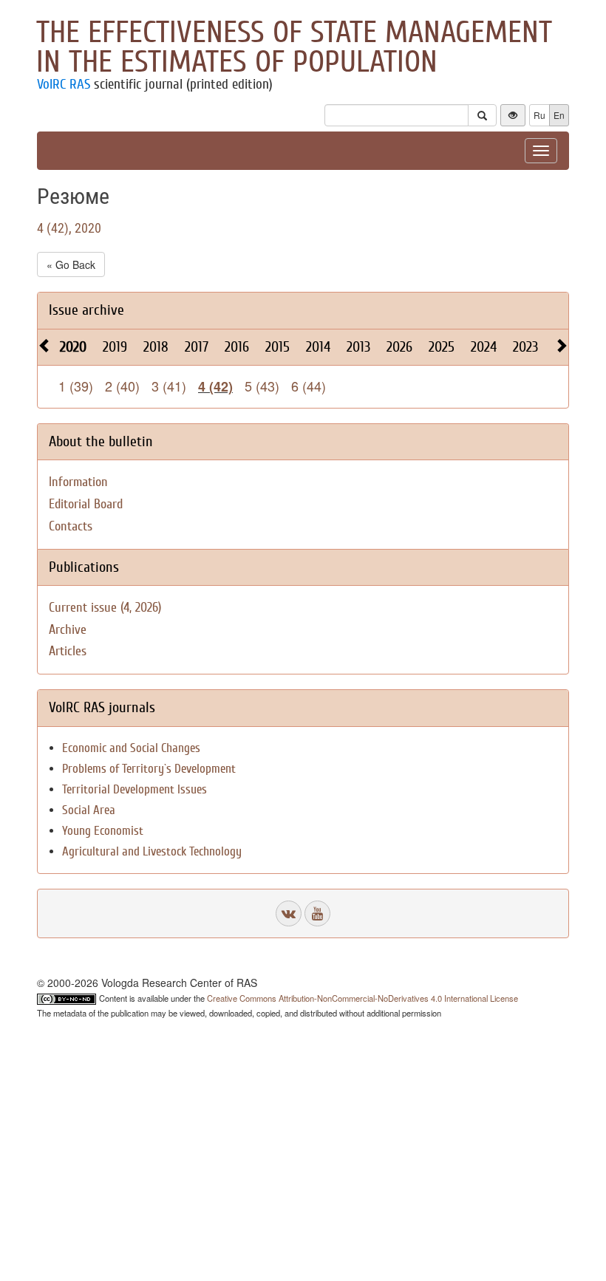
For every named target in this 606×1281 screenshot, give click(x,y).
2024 (484, 346)
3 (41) (169, 385)
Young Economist (102, 831)
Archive (67, 630)
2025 (441, 346)
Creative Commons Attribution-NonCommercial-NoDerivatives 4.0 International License (362, 998)
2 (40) (122, 385)
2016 (237, 346)
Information (78, 482)
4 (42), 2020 (69, 228)
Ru (539, 115)
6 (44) (308, 385)
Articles (67, 651)
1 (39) (75, 385)
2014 (318, 346)
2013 (358, 346)
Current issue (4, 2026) (105, 607)
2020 (73, 346)
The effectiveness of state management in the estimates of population (294, 47)
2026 (399, 346)
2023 (525, 346)
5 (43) (262, 385)
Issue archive (86, 309)
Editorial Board (86, 504)
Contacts (70, 526)
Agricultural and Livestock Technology (152, 851)
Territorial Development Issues (134, 789)
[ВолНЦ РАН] (289, 913)
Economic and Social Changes (131, 748)
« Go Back (71, 264)
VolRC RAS (63, 84)
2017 (196, 346)
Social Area (88, 810)
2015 (277, 346)
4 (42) (215, 386)
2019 (115, 346)
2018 (155, 346)
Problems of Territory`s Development (149, 769)
